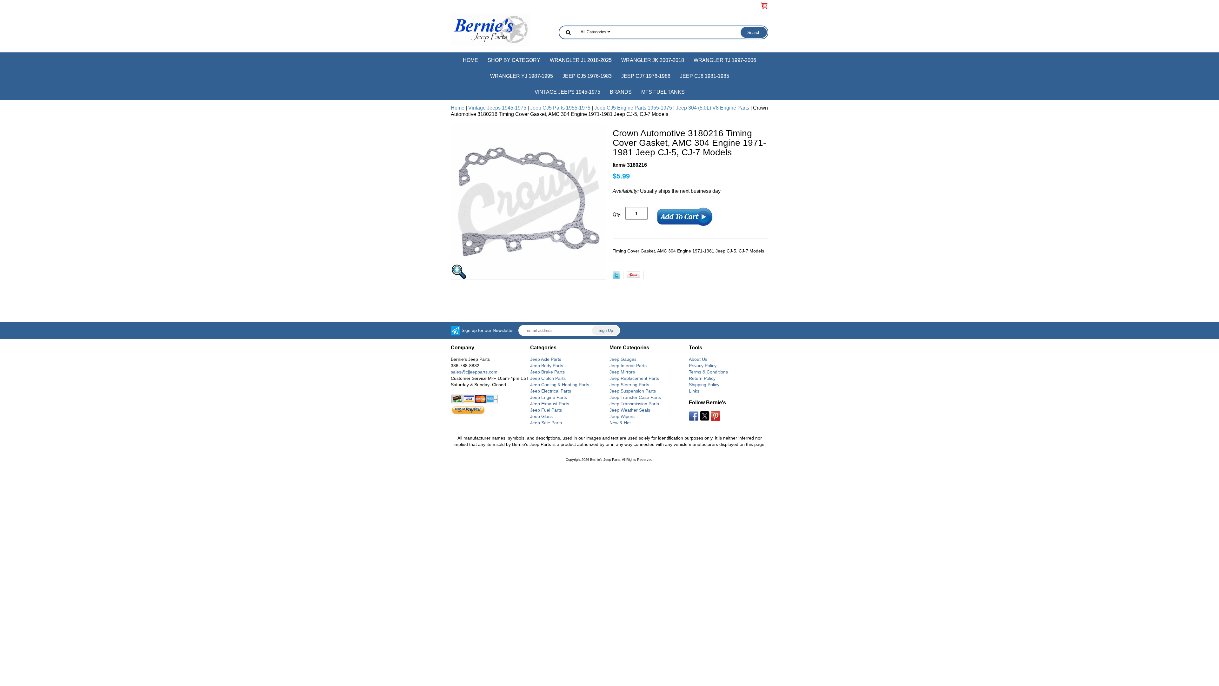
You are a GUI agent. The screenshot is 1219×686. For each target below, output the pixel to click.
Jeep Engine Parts (548, 397)
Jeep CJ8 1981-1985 (704, 76)
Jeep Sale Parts (546, 422)
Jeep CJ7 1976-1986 (645, 76)
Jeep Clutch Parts (548, 378)
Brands (621, 92)
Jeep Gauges (623, 359)
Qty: (617, 214)
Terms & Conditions (708, 371)
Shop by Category (514, 60)
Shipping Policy (704, 384)
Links (694, 390)
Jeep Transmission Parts (634, 403)
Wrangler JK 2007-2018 (652, 60)
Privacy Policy (702, 365)
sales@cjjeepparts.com (474, 371)
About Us (698, 359)
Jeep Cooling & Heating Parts (559, 384)
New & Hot (620, 422)
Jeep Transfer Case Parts (635, 397)
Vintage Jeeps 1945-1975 (567, 92)
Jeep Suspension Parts (633, 390)
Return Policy (702, 378)
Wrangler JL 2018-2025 (581, 60)
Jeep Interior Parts (628, 365)
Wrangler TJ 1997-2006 (725, 60)
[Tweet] (616, 277)
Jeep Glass (541, 416)
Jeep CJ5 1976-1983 (587, 76)
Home (470, 60)
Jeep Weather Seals (630, 410)
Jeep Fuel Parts (546, 410)
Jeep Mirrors (622, 371)
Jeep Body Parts (546, 365)
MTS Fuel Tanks (663, 92)
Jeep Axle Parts (545, 359)
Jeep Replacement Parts (634, 378)
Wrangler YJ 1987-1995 (521, 76)
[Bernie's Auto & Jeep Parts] (490, 29)
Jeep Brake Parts (547, 371)
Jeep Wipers (622, 416)
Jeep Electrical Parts (550, 390)
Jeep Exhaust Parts (549, 403)
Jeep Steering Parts (629, 384)
